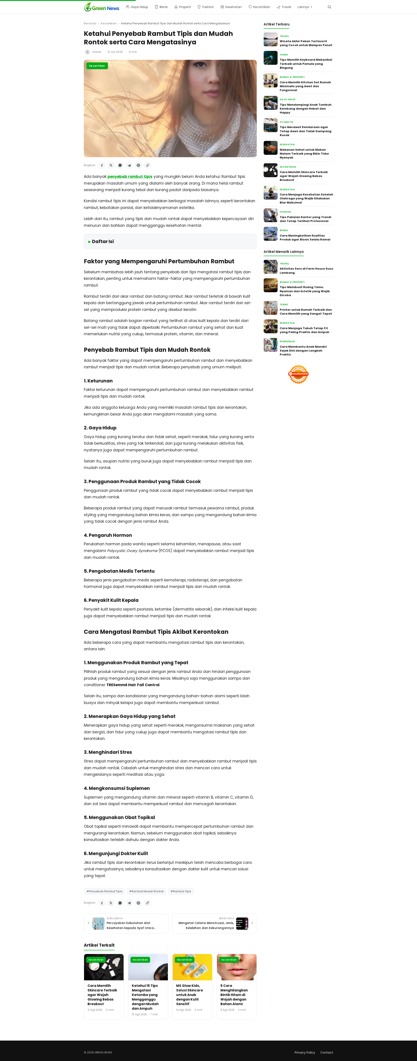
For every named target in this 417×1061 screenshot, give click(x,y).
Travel (284, 36)
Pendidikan (287, 341)
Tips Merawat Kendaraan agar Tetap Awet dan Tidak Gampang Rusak (305, 131)
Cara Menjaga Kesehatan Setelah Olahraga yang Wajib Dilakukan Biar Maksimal (306, 198)
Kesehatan (287, 144)
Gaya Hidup (287, 99)
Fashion (285, 212)
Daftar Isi (103, 241)
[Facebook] (102, 165)
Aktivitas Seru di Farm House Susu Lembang (306, 271)
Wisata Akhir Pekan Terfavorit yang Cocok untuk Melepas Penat (306, 43)
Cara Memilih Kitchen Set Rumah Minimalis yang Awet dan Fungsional (305, 86)
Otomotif (286, 121)
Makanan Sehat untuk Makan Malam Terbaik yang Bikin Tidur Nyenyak (304, 153)
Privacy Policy (305, 1052)
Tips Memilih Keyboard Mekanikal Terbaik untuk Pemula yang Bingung (306, 64)
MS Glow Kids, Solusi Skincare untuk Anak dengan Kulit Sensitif (189, 994)
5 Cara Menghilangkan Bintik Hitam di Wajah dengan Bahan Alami (234, 994)
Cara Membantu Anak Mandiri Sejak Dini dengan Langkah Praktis (303, 351)
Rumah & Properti (292, 77)
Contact (326, 1052)
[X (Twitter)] (111, 165)
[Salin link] (147, 165)
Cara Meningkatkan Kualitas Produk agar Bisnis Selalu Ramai (305, 237)
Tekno (284, 54)
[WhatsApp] (120, 165)
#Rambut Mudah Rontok (146, 891)
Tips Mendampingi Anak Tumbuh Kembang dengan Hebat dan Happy (305, 109)
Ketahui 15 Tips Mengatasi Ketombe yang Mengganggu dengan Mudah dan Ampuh (145, 997)
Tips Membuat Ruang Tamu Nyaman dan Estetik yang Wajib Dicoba (305, 291)
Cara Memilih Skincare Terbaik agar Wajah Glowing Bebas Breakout (102, 994)
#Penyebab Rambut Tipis (104, 891)
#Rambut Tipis (180, 891)
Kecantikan (109, 23)
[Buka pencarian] (329, 7)
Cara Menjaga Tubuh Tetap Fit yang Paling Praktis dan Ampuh (304, 330)
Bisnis (284, 230)
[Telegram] (129, 165)
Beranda (90, 23)
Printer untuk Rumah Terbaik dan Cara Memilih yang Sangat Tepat (306, 311)
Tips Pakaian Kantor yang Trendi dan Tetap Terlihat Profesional (305, 219)
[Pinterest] (138, 165)
